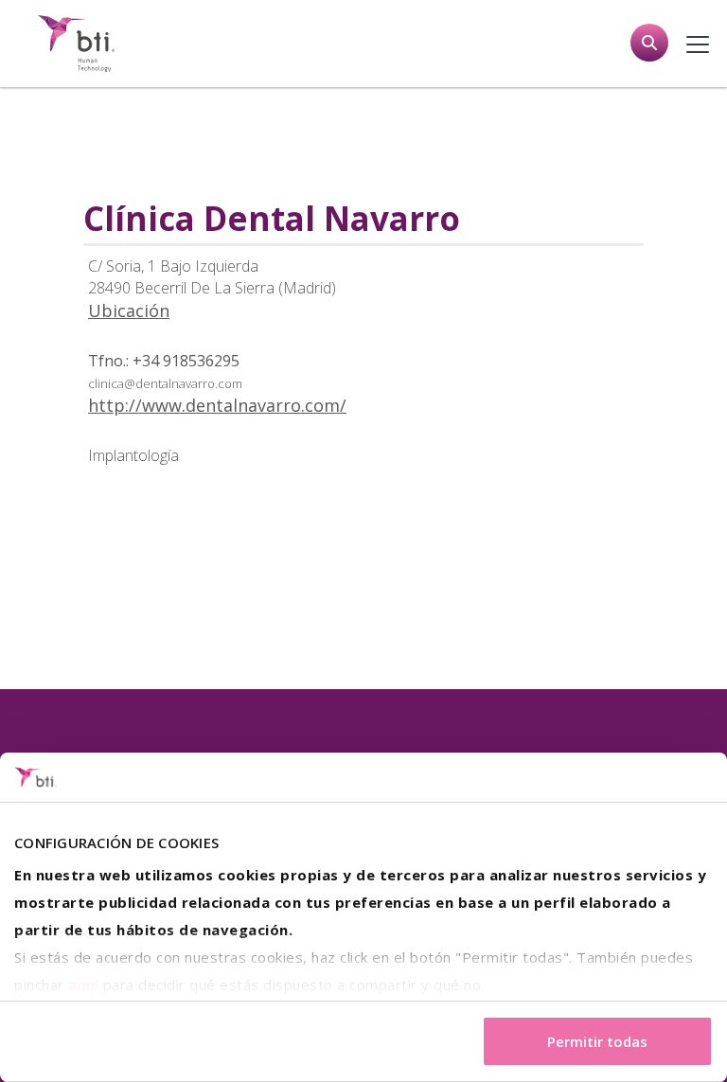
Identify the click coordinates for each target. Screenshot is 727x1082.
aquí (83, 984)
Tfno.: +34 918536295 (163, 360)
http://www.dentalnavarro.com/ (217, 405)
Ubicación (128, 310)
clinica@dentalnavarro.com (165, 383)
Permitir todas (597, 1041)
